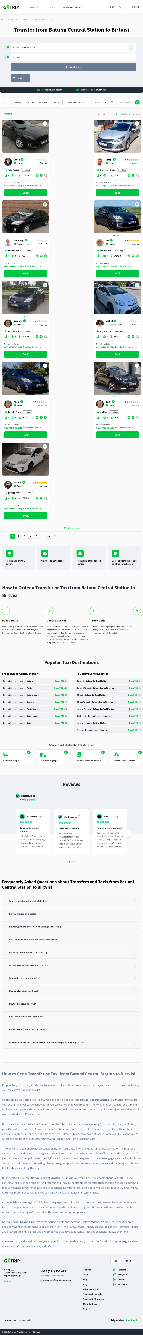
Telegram (60, 1275)
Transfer (13, 19)
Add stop (75, 67)
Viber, (53, 1275)
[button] (97, 217)
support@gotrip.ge (13, 1276)
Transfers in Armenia (92, 1294)
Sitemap (36, 1332)
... (42, 536)
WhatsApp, (45, 1275)
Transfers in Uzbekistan (93, 1299)
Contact (86, 1309)
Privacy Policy (26, 1320)
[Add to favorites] (45, 123)
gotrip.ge (8, 1281)
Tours (85, 1275)
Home (3, 19)
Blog (85, 1284)
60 (48, 536)
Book (25, 192)
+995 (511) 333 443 (53, 1271)
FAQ (85, 1279)
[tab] (71, 901)
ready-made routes (101, 1129)
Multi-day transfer (91, 1304)
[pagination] (5, 536)
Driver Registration (91, 1289)
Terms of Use (10, 1320)
